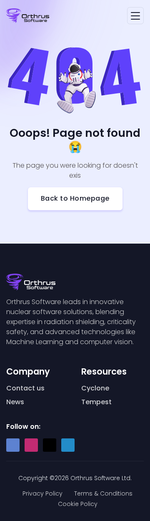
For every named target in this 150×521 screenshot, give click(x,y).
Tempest (96, 402)
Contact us (25, 388)
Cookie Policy (78, 504)
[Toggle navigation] (135, 15)
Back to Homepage (75, 198)
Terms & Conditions (103, 493)
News (15, 402)
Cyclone (95, 388)
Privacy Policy (42, 493)
